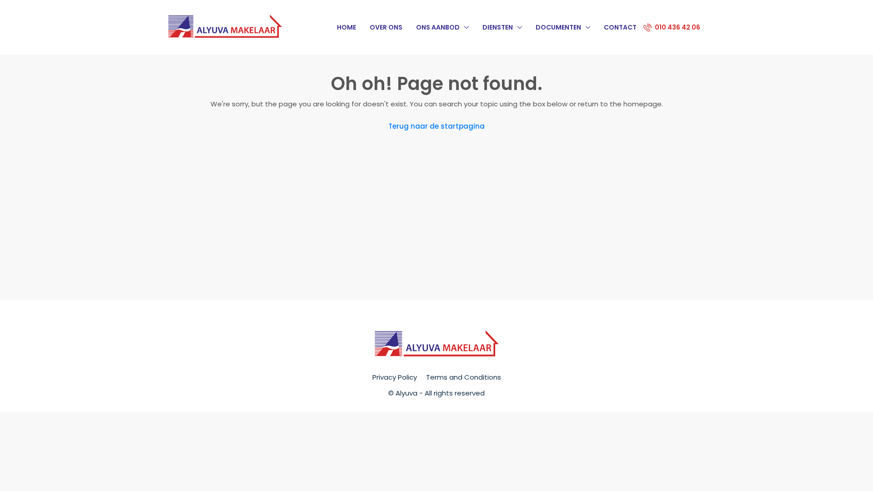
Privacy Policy (394, 377)
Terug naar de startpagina (436, 126)
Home (346, 27)
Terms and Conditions (463, 377)
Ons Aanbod (438, 27)
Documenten (558, 27)
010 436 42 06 (676, 27)
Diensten (497, 27)
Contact (620, 27)
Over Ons (386, 27)
